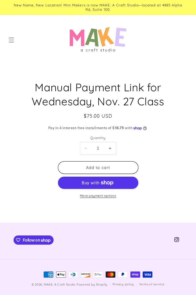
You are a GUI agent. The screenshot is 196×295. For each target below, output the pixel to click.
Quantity (97, 137)
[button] (11, 40)
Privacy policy (123, 284)
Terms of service (152, 284)
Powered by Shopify (92, 284)
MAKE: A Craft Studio (60, 284)
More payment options (98, 196)
